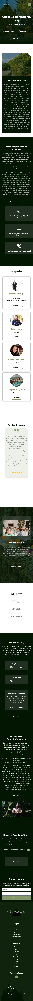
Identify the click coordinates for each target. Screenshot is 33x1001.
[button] (29, 4)
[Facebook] (28, 850)
